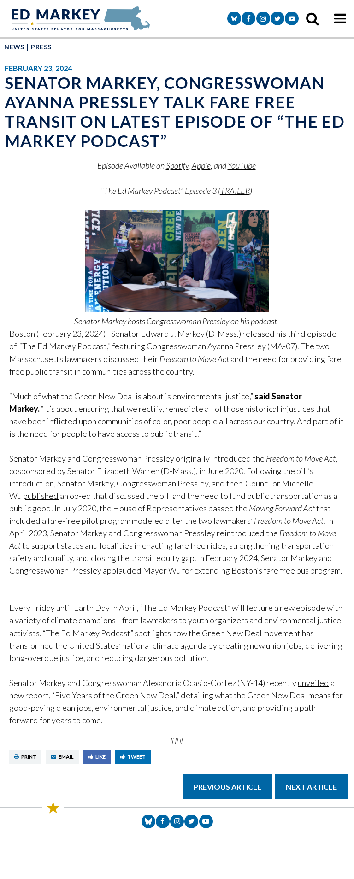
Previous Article (227, 786)
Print (28, 757)
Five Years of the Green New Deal (115, 695)
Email (66, 757)
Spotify (177, 165)
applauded (122, 570)
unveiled (313, 683)
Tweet (136, 757)
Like (100, 757)
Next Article (311, 786)
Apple (201, 165)
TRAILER (235, 191)
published (41, 496)
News (14, 47)
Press (41, 47)
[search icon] (312, 18)
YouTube (242, 165)
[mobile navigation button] (340, 18)
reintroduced (241, 533)
